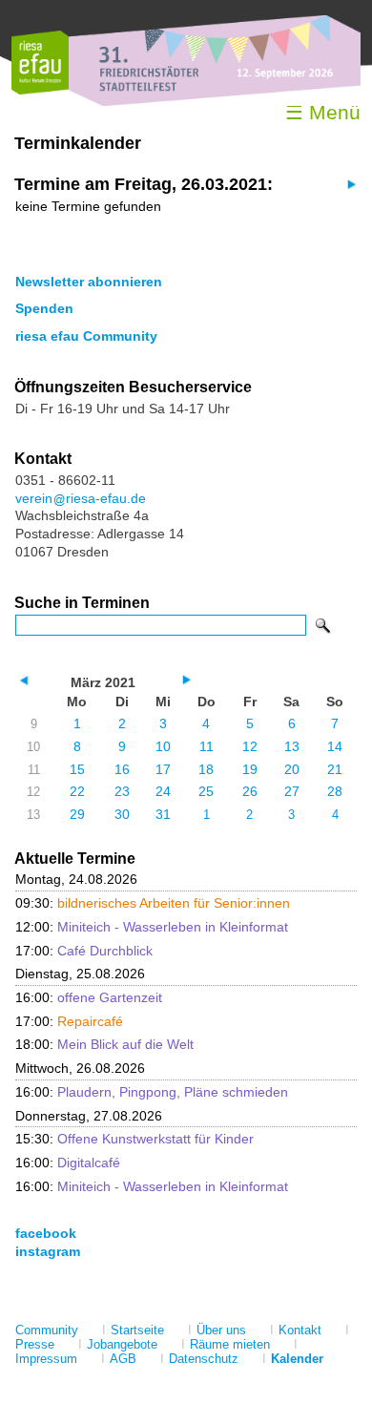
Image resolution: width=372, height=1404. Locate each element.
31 (163, 814)
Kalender (297, 1359)
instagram (47, 1251)
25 (206, 791)
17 (163, 769)
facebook (45, 1233)
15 (77, 769)
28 (334, 791)
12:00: (151, 926)
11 (206, 746)
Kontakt (300, 1330)
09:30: (152, 903)
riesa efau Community (86, 336)
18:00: (104, 1044)
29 (77, 814)
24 (163, 791)
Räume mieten (230, 1344)
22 (77, 791)
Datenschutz (203, 1359)
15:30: (134, 1138)
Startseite (137, 1330)
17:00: (84, 950)
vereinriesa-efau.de (80, 498)
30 (122, 814)
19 (250, 769)
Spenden (44, 308)
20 (292, 769)
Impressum (46, 1359)
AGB (123, 1359)
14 (334, 746)
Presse (34, 1344)
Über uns (221, 1330)
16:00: (88, 997)
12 (250, 746)
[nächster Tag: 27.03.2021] (349, 184)
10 (163, 746)
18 (206, 769)
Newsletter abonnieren (88, 281)
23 (122, 791)
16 (122, 769)
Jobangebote (122, 1344)
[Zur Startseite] (40, 90)
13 (292, 746)
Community (46, 1330)
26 (250, 791)
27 (292, 791)
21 (334, 769)
